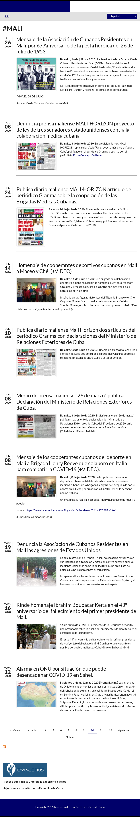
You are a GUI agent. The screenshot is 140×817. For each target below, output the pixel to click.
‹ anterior (31, 730)
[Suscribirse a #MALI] (70, 746)
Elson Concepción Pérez (87, 155)
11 (101, 730)
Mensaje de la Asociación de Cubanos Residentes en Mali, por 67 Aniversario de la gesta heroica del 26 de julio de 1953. (74, 45)
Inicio (6, 16)
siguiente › (124, 730)
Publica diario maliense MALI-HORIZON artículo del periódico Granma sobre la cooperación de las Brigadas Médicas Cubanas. (74, 195)
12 (110, 730)
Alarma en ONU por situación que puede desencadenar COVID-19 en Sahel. (61, 672)
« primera (15, 730)
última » (70, 737)
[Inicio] (70, 6)
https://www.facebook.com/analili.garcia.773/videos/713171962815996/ (71, 510)
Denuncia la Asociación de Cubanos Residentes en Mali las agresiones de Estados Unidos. (72, 547)
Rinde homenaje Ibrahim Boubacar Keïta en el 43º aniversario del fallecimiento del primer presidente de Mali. (76, 611)
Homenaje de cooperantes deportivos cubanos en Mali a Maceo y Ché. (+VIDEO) (76, 268)
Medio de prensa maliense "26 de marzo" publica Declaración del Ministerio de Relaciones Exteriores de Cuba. (74, 401)
